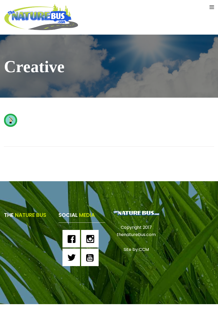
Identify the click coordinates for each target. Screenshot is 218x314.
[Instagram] (91, 239)
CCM (144, 249)
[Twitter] (72, 257)
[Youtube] (91, 257)
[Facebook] (72, 239)
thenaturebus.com (136, 235)
